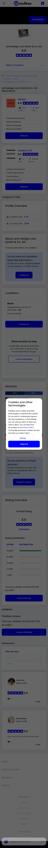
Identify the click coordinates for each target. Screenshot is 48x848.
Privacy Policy (28, 427)
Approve (24, 444)
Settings (23, 438)
